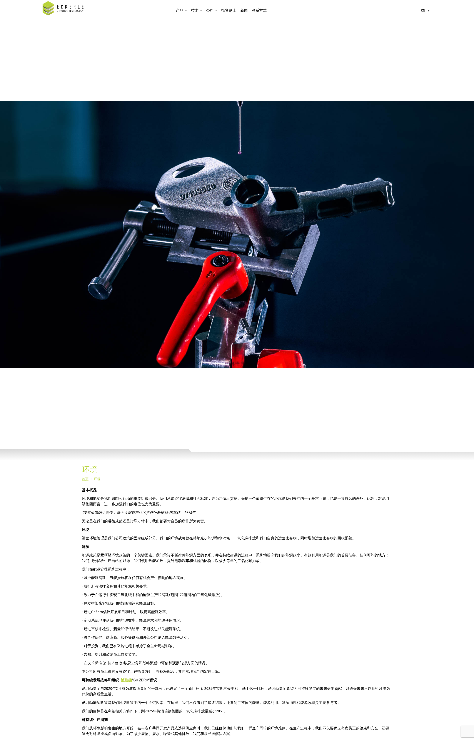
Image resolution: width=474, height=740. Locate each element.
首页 (85, 479)
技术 (194, 10)
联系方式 (259, 10)
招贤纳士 (228, 10)
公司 (210, 10)
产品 (179, 10)
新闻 (244, 10)
